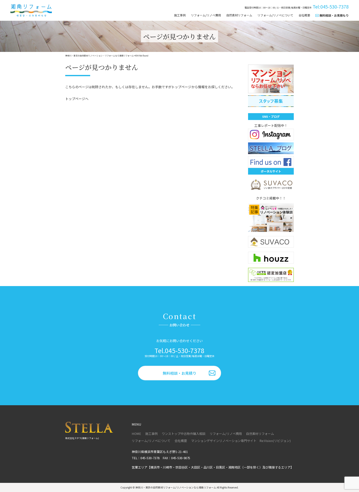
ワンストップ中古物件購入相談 (183, 433)
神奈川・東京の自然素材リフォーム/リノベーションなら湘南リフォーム (175, 487)
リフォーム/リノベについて (275, 15)
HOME (136, 433)
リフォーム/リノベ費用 (206, 15)
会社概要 (304, 15)
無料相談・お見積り (179, 373)
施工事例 (180, 15)
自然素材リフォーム (239, 15)
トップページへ (77, 98)
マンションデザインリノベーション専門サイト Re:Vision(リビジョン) (241, 440)
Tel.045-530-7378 (179, 350)
